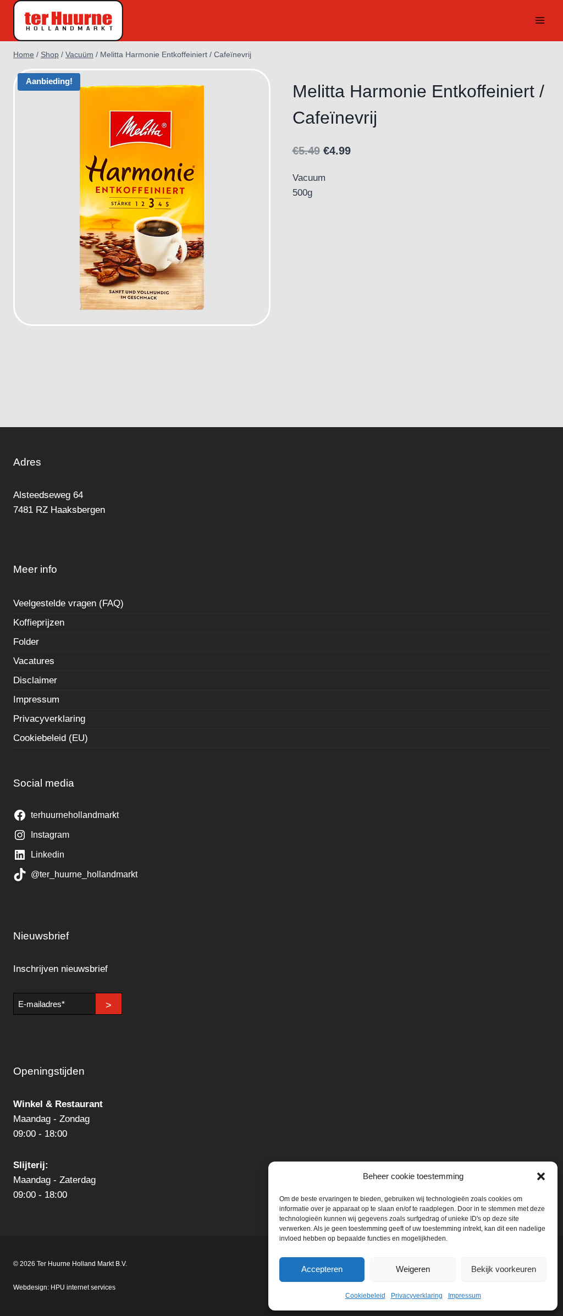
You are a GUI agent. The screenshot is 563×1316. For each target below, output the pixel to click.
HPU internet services (83, 1287)
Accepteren (322, 1269)
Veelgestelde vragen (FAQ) (68, 603)
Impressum (464, 1296)
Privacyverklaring (417, 1296)
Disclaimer (35, 680)
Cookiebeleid (365, 1296)
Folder (26, 642)
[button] (541, 1176)
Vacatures (33, 661)
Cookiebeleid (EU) (50, 738)
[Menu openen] (539, 20)
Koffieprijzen (38, 622)
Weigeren (413, 1269)
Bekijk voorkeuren (503, 1269)
